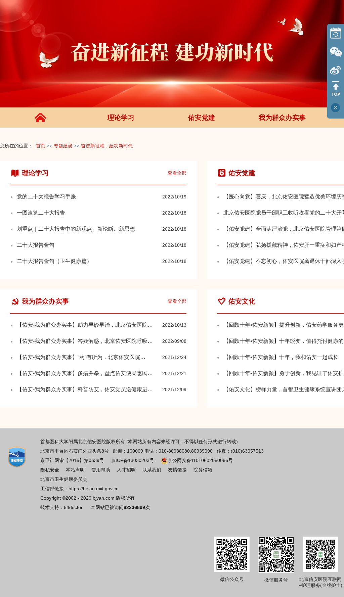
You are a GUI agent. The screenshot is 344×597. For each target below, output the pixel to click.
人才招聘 (126, 469)
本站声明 (75, 469)
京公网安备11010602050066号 (200, 460)
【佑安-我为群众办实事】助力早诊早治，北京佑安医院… (85, 325)
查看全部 (177, 173)
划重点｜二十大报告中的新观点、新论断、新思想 (76, 229)
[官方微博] (335, 70)
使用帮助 (100, 469)
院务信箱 (203, 469)
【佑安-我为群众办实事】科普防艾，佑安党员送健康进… (85, 389)
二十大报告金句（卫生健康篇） (54, 261)
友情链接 (177, 469)
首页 (40, 145)
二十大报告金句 (35, 245)
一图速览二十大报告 (41, 213)
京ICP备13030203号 (132, 460)
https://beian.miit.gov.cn (94, 488)
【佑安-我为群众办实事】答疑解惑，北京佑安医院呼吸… (85, 341)
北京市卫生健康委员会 (63, 479)
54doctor (73, 507)
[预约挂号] (335, 33)
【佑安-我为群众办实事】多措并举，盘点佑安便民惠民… (85, 373)
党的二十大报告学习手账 (46, 196)
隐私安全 (49, 469)
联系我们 (151, 469)
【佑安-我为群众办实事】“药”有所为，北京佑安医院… (81, 357)
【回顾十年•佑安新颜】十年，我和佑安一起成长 (280, 357)
